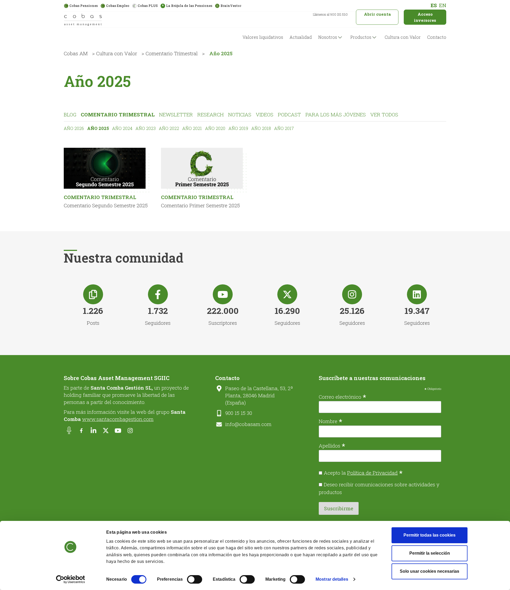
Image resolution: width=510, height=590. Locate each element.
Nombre (330, 421)
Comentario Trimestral (172, 53)
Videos (264, 114)
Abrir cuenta (377, 14)
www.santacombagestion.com (118, 419)
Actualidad (301, 37)
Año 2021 (192, 128)
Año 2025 (98, 128)
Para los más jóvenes (335, 114)
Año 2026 (74, 128)
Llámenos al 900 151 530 (330, 14)
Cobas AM (76, 53)
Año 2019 (238, 128)
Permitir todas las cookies (429, 535)
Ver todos (384, 114)
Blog (70, 114)
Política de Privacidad (372, 472)
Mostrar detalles (332, 579)
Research (210, 114)
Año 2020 (215, 128)
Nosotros (327, 37)
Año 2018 (261, 128)
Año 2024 (122, 128)
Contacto (436, 37)
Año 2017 (284, 128)
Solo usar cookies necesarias (429, 571)
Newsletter (176, 114)
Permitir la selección (429, 553)
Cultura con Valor (403, 37)
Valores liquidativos (263, 37)
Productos (360, 37)
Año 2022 (169, 128)
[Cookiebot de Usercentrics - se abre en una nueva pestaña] (70, 579)
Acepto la (363, 472)
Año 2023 (145, 128)
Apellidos (332, 445)
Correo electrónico (342, 396)
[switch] (194, 579)
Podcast (289, 114)
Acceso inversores (425, 17)
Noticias (239, 114)
